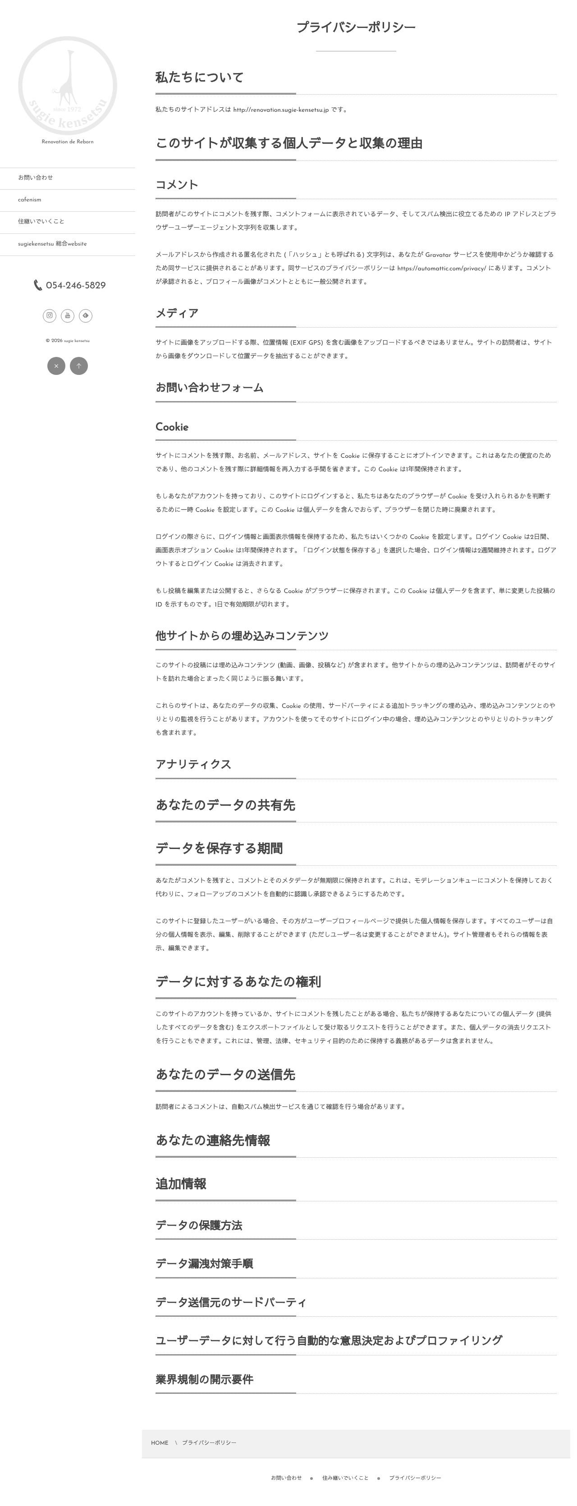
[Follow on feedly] (85, 316)
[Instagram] (49, 316)
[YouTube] (67, 316)
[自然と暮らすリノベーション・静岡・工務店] (67, 132)
